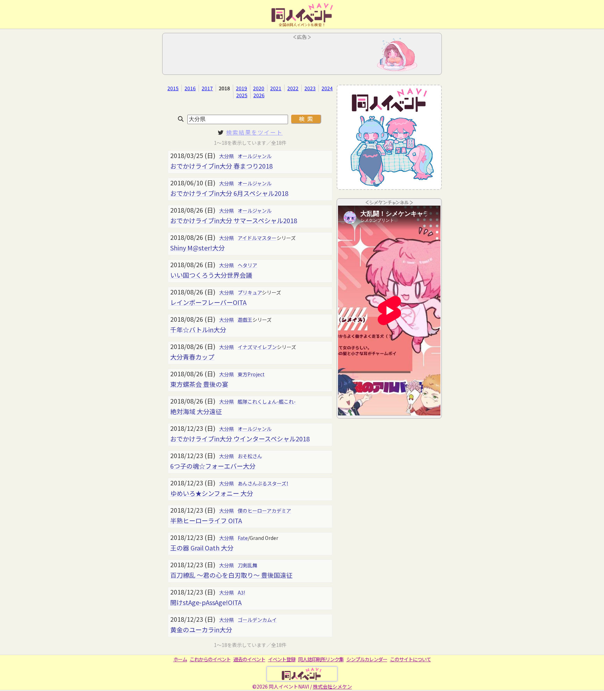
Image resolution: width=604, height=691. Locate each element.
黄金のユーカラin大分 (201, 629)
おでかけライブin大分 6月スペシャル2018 (229, 193)
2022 (293, 88)
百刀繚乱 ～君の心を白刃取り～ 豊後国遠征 (231, 574)
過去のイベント (249, 659)
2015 (173, 88)
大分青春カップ (192, 356)
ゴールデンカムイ (257, 619)
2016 (190, 88)
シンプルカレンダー (366, 659)
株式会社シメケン (332, 686)
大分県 (226, 155)
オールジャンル (255, 155)
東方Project (251, 374)
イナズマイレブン (257, 346)
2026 (259, 95)
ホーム (180, 659)
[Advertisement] (302, 56)
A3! (241, 592)
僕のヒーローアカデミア (264, 510)
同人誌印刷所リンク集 (321, 659)
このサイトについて (410, 659)
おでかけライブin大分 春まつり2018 (221, 165)
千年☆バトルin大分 (198, 329)
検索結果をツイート (254, 132)
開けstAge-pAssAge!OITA (206, 602)
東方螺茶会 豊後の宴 (199, 384)
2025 (241, 95)
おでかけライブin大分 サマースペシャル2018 (233, 220)
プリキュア (250, 292)
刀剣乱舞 (247, 565)
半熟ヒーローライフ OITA (206, 520)
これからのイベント (210, 659)
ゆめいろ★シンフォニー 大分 (211, 493)
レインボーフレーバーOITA (208, 302)
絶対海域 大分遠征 (196, 411)
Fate (243, 537)
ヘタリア (247, 265)
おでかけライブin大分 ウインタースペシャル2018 (240, 438)
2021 (275, 88)
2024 (327, 88)
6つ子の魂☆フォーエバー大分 (213, 465)
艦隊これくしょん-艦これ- (267, 401)
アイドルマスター (257, 237)
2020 (258, 88)
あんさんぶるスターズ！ (263, 483)
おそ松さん (250, 456)
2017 (207, 88)
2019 (241, 88)
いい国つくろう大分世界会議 (211, 274)
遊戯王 (245, 319)
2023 (310, 88)
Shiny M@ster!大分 (197, 247)
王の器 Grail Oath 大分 (201, 547)
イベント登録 (281, 659)
